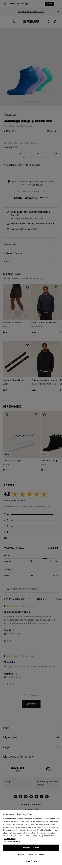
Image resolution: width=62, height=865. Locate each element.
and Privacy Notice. (12, 841)
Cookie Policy (10, 838)
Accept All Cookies (31, 847)
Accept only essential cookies (31, 854)
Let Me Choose (31, 861)
